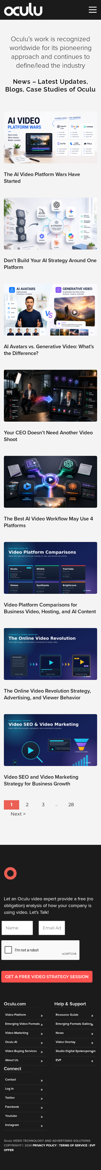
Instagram (12, 1125)
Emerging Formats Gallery (74, 1024)
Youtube (11, 1116)
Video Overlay (66, 1042)
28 (71, 804)
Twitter (10, 1097)
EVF (58, 1060)
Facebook (12, 1107)
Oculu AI (11, 1042)
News (60, 1033)
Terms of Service (73, 1145)
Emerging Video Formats (22, 1024)
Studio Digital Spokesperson (76, 1051)
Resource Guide (67, 1014)
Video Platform (15, 1014)
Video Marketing (16, 1033)
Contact (10, 1079)
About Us (11, 1060)
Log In (9, 1088)
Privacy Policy (45, 1145)
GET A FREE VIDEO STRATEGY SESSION (47, 976)
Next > (18, 814)
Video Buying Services (21, 1051)
